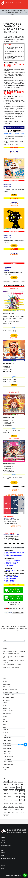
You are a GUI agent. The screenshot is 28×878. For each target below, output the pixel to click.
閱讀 (13, 812)
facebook (3, 863)
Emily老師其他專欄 (6, 700)
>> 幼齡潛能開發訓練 (8, 565)
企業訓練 (11, 784)
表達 (5, 812)
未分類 (4, 769)
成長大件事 (6, 800)
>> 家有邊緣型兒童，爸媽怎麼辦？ (11, 576)
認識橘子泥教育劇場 (7, 751)
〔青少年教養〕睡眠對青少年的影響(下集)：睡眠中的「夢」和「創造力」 (13, 657)
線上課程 (21, 806)
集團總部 (17, 812)
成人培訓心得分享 (6, 708)
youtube (2, 868)
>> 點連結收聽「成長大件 (9, 570)
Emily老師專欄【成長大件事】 (9, 694)
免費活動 (17, 784)
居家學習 (22, 790)
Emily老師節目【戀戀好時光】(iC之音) (10, 692)
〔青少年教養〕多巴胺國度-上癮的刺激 (11, 667)
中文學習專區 (5, 732)
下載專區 (3, 837)
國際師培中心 (3, 840)
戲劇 (11, 800)
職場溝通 (11, 809)
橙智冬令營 (5, 724)
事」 (16, 570)
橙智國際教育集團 (17, 875)
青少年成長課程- (12, 490)
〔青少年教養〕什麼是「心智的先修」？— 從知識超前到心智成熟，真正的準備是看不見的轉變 (14, 652)
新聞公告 (5, 678)
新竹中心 (21, 803)
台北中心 (19, 787)
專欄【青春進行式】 (7, 743)
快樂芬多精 (21, 793)
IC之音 (11, 781)
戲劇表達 (16, 800)
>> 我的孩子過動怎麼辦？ (9, 580)
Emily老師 (6, 781)
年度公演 (6, 793)
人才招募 (3, 852)
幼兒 (10, 793)
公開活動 (5, 681)
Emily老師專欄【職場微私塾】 (9, 697)
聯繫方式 (3, 855)
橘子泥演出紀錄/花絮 (8, 761)
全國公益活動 (12, 787)
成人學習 (16, 796)
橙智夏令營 (5, 727)
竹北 (16, 806)
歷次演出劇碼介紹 (7, 759)
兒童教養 (6, 787)
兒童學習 (5, 719)
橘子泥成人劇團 (7, 753)
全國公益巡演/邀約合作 (8, 764)
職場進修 (17, 809)
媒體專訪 (6, 790)
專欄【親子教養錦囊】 (7, 745)
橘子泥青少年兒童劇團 (8, 756)
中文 (16, 781)
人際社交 (20, 781)
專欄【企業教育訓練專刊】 (8, 710)
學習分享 (11, 790)
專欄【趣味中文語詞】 (8, 735)
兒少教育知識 (5, 729)
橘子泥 (5, 806)
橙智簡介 (3, 850)
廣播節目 (15, 793)
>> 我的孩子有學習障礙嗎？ (10, 578)
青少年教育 (6, 815)
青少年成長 (5, 716)
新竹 (16, 803)
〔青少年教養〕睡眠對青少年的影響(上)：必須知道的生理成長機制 (13, 661)
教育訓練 (6, 803)
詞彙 (9, 812)
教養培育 (11, 803)
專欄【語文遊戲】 (7, 737)
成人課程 (5, 705)
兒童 (22, 784)
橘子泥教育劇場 (4, 842)
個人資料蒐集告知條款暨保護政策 (8, 858)
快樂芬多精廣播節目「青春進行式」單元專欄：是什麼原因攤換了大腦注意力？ (8, 628)
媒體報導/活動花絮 (6, 684)
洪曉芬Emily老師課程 (7, 686)
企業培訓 (5, 702)
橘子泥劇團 (11, 806)
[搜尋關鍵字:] (14, 640)
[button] (25, 744)
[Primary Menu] (25, 7)
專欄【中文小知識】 (8, 740)
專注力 (16, 790)
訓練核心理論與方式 (7, 748)
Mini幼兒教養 (5, 721)
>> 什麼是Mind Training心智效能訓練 (12, 560)
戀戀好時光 (10, 796)
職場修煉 (6, 809)
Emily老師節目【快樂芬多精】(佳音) (10, 689)
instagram (3, 865)
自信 (22, 809)
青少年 (22, 812)
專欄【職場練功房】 (7, 713)
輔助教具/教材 (6, 767)
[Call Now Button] (25, 875)
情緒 (5, 796)
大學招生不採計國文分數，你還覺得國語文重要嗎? (22, 628)
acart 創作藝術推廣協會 (6, 845)
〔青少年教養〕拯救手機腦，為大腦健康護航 (12, 664)
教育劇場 (22, 800)
